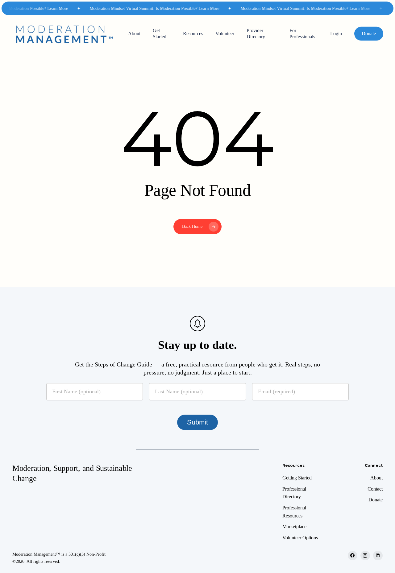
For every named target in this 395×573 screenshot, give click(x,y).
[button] (297, 478)
